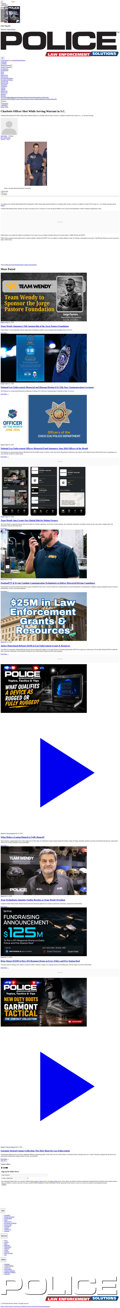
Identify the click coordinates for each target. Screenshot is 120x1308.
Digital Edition (11, 29)
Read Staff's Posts (6, 138)
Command (4, 62)
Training (3, 88)
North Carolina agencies (26, 264)
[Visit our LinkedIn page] (5, 1168)
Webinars (25, 1)
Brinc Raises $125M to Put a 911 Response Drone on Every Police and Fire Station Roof (40, 961)
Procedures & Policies (7, 78)
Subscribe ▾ (4, 5)
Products (35, 97)
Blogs (10, 97)
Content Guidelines (34, 99)
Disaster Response (6, 65)
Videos (21, 1)
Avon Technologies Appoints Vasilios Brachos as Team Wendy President (33, 900)
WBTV (3, 205)
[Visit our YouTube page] (7, 1168)
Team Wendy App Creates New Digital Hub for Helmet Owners (29, 520)
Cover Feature (7, 1)
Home (2, 107)
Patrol (2, 72)
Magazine (14, 97)
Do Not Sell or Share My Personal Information (37, 1306)
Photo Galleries (42, 97)
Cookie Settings (11, 99)
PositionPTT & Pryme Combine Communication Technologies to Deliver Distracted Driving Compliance (48, 583)
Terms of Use (12, 1306)
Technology (4, 84)
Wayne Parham (10, 833)
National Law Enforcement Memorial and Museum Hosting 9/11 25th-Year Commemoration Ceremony (47, 387)
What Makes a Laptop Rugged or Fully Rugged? (22, 837)
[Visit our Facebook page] (1, 1168)
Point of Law (4, 75)
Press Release (25, 99)
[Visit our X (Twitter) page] (3, 1168)
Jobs (47, 97)
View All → (4, 1160)
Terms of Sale (20, 1306)
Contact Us (19, 99)
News (13, 1)
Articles (17, 1)
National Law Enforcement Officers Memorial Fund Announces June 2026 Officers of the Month (44, 448)
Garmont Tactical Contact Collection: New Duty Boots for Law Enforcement (35, 1151)
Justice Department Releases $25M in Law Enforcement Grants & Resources (35, 646)
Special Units (4, 81)
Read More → (5, 333)
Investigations (4, 69)
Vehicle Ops (4, 91)
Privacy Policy (5, 1306)
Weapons (3, 94)
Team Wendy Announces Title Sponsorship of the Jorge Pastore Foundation (35, 326)
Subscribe (3, 29)
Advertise (3, 99)
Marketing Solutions (45, 99)
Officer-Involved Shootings (12, 264)
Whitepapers (20, 97)
